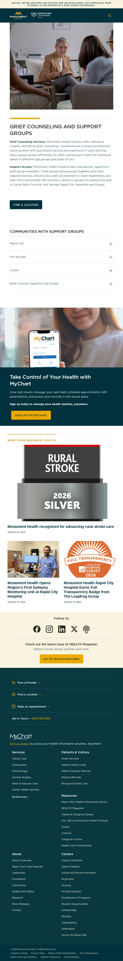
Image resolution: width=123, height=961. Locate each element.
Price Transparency (89, 953)
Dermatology (19, 771)
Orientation (68, 928)
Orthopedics (19, 764)
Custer (14, 270)
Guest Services (70, 758)
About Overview (22, 860)
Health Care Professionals (77, 845)
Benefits (66, 916)
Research (17, 897)
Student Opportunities (75, 904)
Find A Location (26, 204)
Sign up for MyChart (31, 415)
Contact (16, 910)
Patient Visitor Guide (74, 764)
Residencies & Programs (76, 897)
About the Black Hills (74, 935)
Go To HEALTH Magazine (62, 659)
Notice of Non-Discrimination (62, 953)
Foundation (19, 879)
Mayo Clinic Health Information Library (84, 802)
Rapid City (17, 243)
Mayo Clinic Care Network (27, 866)
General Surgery (21, 777)
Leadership (18, 872)
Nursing (66, 885)
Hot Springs (18, 257)
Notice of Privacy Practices (23, 957)
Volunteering (69, 922)
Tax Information (72, 957)
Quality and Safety (23, 891)
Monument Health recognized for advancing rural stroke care (61, 526)
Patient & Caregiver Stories (77, 814)
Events (66, 826)
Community (19, 885)
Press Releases (20, 904)
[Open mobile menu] (109, 15)
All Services (19, 796)
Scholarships (69, 910)
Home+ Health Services (25, 789)
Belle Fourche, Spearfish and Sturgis (34, 283)
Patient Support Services (76, 771)
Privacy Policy (38, 953)
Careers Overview (72, 860)
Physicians (68, 879)
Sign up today (19, 744)
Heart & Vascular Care (25, 783)
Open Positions (71, 866)
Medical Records (71, 777)
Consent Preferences (50, 957)
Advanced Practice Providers (79, 872)
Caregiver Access (72, 839)
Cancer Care (19, 758)
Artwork (66, 833)
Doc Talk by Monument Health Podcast (85, 820)
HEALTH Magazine (73, 808)
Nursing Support (71, 891)
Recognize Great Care (75, 783)
